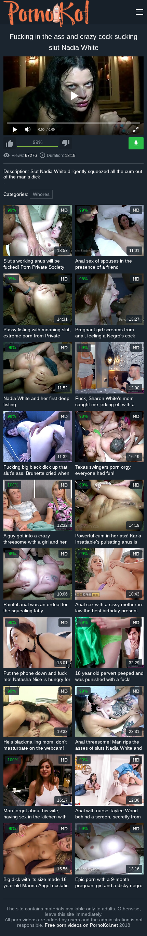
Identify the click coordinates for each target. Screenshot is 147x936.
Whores (41, 194)
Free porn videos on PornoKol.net (81, 925)
